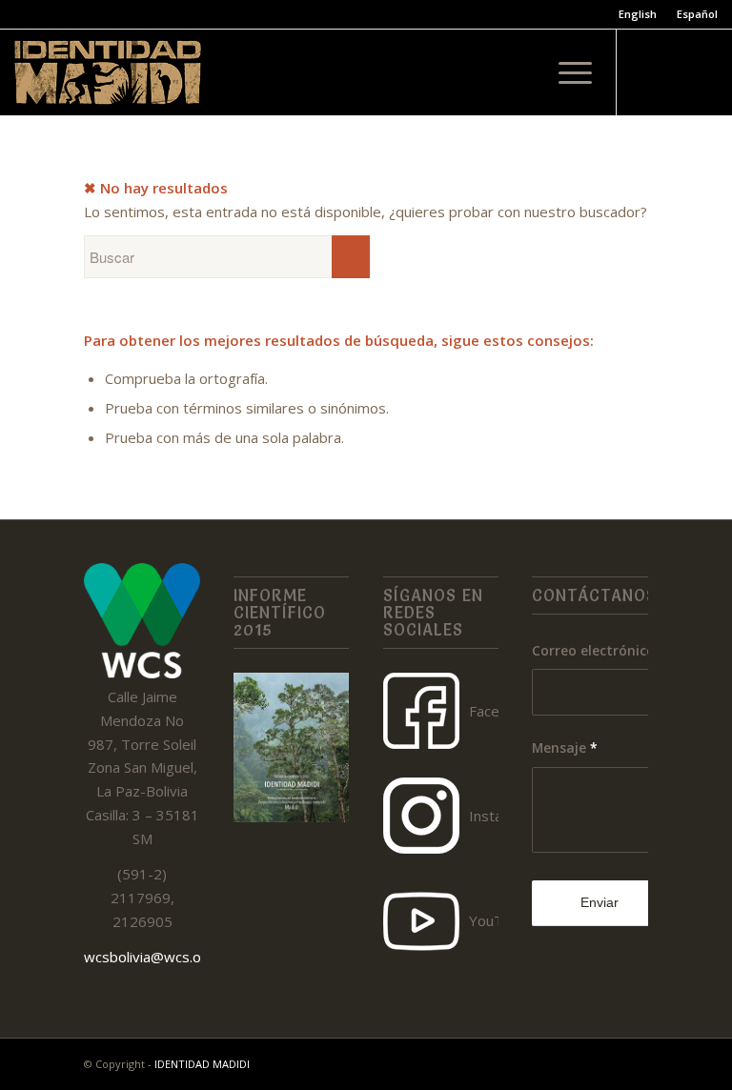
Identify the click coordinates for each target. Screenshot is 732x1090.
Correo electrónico (599, 650)
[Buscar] (520, 72)
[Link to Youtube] (703, 72)
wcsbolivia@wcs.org (149, 956)
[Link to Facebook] (646, 72)
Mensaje (565, 747)
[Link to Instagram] (675, 72)
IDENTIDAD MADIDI (202, 1064)
